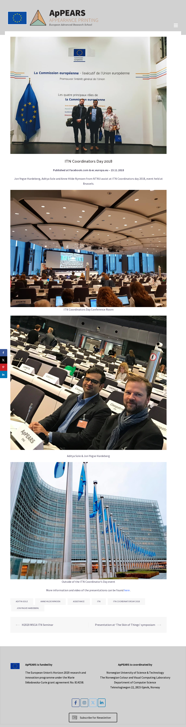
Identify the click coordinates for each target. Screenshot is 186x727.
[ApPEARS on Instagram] (84, 702)
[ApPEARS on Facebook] (76, 702)
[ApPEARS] (53, 17)
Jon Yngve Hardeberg (28, 608)
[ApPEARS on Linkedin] (102, 702)
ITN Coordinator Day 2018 (126, 601)
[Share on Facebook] (3, 352)
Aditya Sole (22, 601)
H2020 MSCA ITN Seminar (37, 625)
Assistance (78, 601)
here (127, 590)
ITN (98, 601)
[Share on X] (3, 360)
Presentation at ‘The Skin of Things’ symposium (125, 625)
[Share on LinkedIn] (3, 374)
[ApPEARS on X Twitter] (93, 702)
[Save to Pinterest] (3, 367)
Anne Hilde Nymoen (50, 601)
